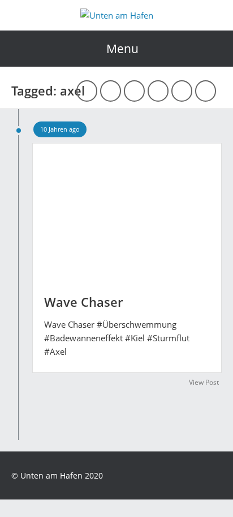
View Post (204, 382)
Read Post (127, 209)
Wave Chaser (83, 301)
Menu (122, 49)
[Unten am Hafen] (116, 15)
